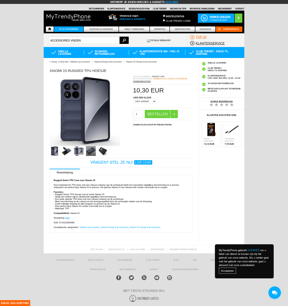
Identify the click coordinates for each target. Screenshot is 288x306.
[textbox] (88, 40)
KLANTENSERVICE (116, 8)
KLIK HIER (171, 2)
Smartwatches (182, 29)
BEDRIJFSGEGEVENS (139, 8)
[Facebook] (118, 277)
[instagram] (169, 277)
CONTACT (153, 269)
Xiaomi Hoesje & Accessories (115, 227)
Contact (239, 8)
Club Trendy (160, 8)
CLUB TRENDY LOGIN (178, 20)
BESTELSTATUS (175, 16)
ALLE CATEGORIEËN (68, 29)
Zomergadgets (231, 29)
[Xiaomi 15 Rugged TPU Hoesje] (85, 145)
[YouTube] (156, 277)
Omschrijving (65, 172)
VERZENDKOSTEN (142, 81)
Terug (54, 62)
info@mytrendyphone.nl (183, 249)
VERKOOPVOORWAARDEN (185, 269)
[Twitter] (131, 277)
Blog (176, 260)
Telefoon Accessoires (101, 29)
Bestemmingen (128, 269)
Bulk (67, 218)
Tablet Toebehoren (134, 29)
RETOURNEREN (96, 8)
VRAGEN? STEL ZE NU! (120, 162)
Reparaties (159, 29)
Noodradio (205, 29)
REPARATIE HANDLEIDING (202, 8)
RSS (195, 260)
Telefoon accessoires (89, 227)
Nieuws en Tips (178, 8)
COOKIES (254, 250)
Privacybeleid (98, 269)
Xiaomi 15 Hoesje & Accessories (145, 227)
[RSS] (144, 277)
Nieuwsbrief (225, 8)
